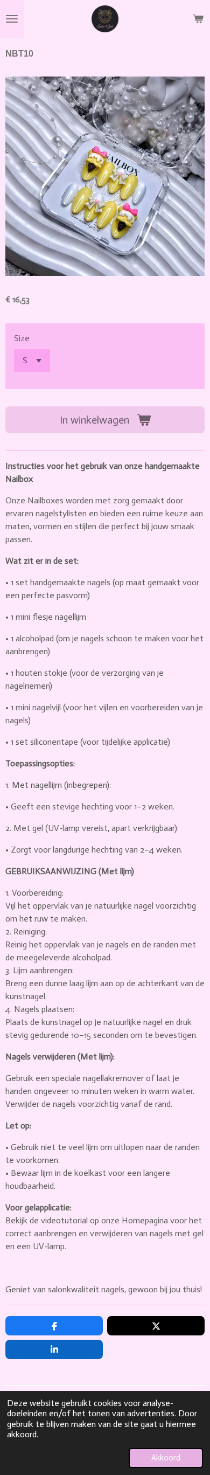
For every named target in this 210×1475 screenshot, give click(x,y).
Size (22, 338)
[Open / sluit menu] (12, 19)
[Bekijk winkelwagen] (198, 19)
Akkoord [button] (165, 1458)
